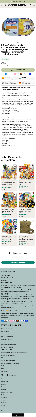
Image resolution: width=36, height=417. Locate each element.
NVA (2, 395)
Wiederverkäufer (5, 358)
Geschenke (4, 379)
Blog (2, 368)
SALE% (3, 400)
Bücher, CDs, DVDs (6, 392)
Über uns (3, 342)
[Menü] (2, 5)
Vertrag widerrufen (18, 415)
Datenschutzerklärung (7, 347)
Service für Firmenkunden (8, 360)
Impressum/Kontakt (6, 328)
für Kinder (4, 402)
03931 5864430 (8, 275)
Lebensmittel (4, 381)
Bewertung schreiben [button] (18, 262)
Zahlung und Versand (6, 339)
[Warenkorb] (34, 5)
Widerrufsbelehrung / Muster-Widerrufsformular (14, 352)
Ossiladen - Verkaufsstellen (8, 355)
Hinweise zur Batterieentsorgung (10, 363)
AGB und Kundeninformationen (9, 350)
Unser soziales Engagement (8, 344)
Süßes (3, 405)
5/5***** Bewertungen (7, 336)
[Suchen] (5, 5)
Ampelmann (4, 397)
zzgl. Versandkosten (10, 65)
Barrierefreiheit (5, 331)
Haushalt (3, 384)
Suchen (3, 366)
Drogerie (3, 389)
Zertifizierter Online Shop (8, 334)
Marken (3, 408)
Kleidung (3, 387)
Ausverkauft (4, 371)
